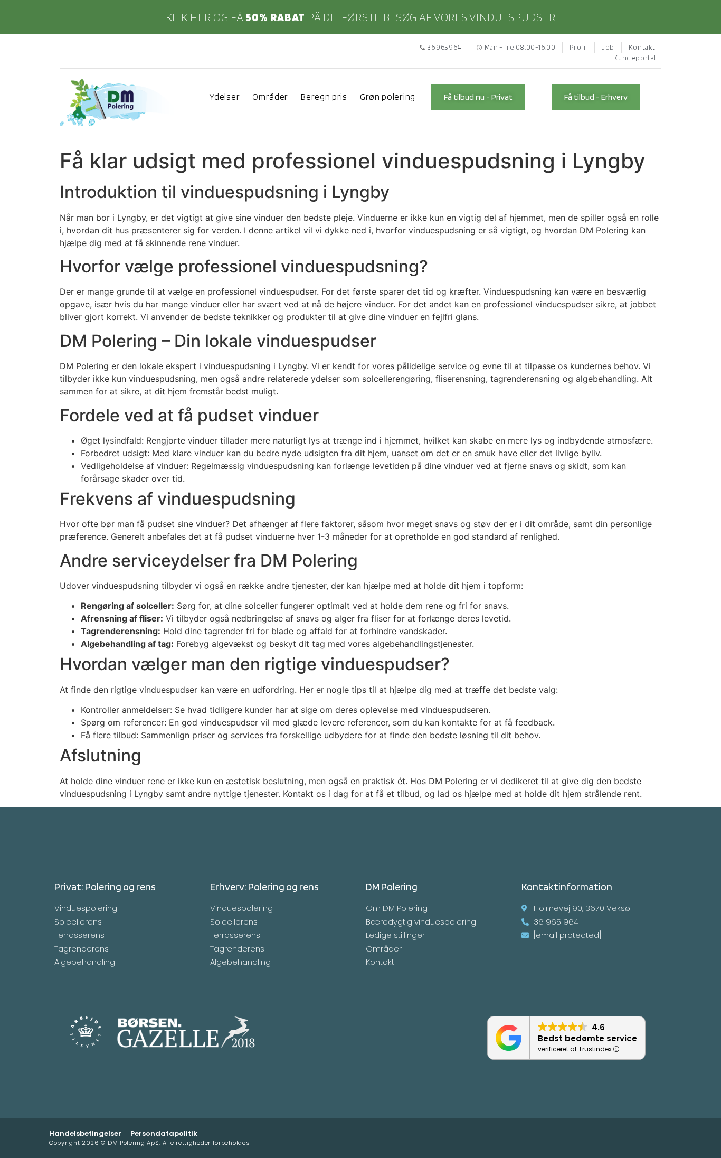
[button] (478, 97)
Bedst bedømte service (587, 1038)
